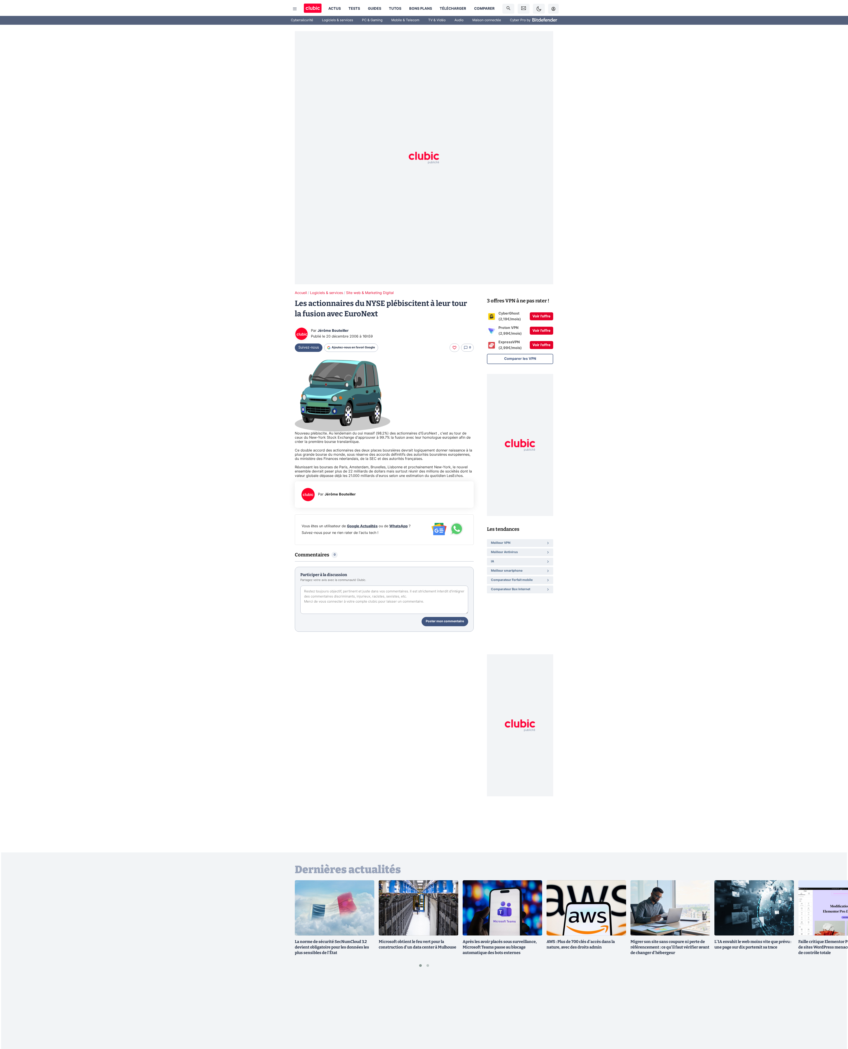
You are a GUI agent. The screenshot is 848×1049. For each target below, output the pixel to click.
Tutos (395, 8)
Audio (459, 20)
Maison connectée (486, 20)
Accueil (301, 293)
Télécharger (453, 8)
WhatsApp (398, 526)
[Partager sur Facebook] (837, 1011)
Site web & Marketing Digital (370, 293)
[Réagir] (454, 348)
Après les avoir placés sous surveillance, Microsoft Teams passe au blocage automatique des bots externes (500, 947)
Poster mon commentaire (445, 621)
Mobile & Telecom (405, 20)
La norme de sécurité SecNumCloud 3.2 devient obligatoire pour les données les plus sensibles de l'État (332, 947)
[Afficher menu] (294, 9)
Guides (374, 8)
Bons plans (420, 8)
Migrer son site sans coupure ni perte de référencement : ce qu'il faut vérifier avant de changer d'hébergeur (669, 947)
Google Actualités (362, 526)
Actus (334, 8)
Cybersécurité (302, 20)
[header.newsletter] (523, 9)
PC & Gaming (372, 20)
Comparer (484, 8)
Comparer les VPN (520, 358)
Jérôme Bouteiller (333, 330)
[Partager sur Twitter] (837, 1026)
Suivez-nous (308, 347)
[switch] (539, 9)
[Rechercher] (508, 9)
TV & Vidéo (437, 20)
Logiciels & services (337, 20)
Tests (354, 8)
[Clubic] (313, 8)
